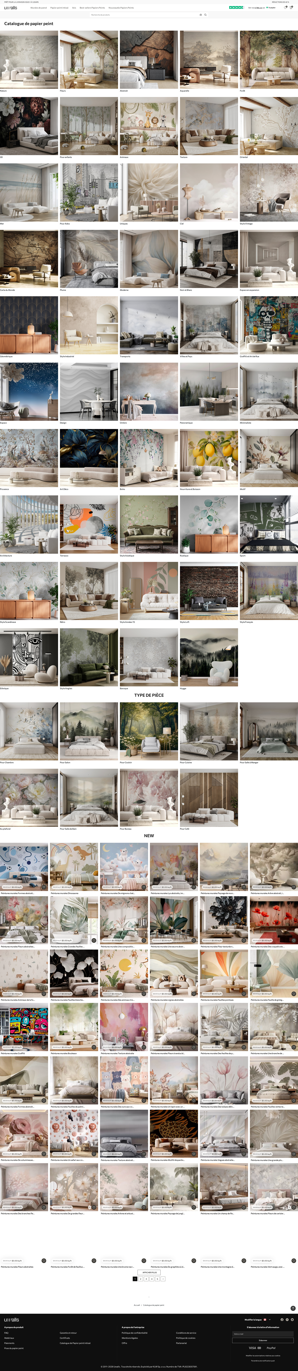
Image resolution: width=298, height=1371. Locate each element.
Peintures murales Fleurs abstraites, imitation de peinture (18, 946)
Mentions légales (130, 1338)
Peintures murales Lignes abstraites (167, 1000)
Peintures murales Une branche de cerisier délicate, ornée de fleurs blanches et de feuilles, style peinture (268, 1053)
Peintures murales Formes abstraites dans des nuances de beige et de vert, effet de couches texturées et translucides (18, 1106)
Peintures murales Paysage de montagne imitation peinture (218, 893)
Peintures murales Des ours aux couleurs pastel (118, 1106)
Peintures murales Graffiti (13, 1053)
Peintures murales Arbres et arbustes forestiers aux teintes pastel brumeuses (118, 1213)
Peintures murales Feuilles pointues (217, 1000)
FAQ (6, 1333)
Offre (124, 1343)
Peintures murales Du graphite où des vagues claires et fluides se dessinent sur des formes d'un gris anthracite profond (168, 1266)
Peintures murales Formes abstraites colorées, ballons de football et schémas (18, 893)
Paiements (9, 1343)
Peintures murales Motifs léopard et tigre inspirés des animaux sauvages (168, 1160)
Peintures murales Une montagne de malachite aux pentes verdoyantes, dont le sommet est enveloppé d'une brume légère (218, 1266)
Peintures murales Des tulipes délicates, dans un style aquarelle (218, 1106)
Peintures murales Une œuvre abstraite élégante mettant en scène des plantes (168, 946)
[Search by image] (201, 15)
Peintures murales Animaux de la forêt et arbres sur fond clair (18, 1000)
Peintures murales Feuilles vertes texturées (268, 1106)
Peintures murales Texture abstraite (117, 1053)
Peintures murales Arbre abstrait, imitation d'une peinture (268, 893)
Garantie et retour (68, 1333)
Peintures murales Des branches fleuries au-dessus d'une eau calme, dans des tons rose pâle (18, 1213)
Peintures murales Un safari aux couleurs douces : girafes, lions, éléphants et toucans (68, 1160)
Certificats (65, 1338)
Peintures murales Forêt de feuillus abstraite (68, 1266)
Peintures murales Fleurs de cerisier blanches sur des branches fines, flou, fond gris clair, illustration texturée (268, 1213)
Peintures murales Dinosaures (64, 893)
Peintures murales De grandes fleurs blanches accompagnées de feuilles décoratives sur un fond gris (68, 1213)
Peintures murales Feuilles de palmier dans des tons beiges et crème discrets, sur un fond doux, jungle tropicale (68, 1106)
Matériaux (9, 1338)
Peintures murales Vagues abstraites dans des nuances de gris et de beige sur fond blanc (218, 1160)
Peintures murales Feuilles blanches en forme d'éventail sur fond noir (68, 1000)
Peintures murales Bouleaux (64, 1053)
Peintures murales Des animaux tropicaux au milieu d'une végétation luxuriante (118, 1000)
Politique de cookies (185, 1338)
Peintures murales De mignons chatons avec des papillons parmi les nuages (118, 893)
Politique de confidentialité (134, 1333)
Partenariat (181, 1343)
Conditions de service (186, 1333)
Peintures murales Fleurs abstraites (17, 1266)
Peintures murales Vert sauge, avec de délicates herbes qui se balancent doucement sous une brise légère (268, 1266)
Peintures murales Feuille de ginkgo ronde (268, 1000)
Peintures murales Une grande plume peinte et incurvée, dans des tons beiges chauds (268, 1160)
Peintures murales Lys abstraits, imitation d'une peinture (168, 893)
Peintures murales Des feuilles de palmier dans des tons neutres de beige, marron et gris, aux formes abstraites (218, 1053)
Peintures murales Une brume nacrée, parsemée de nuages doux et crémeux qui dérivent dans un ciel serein (118, 1266)
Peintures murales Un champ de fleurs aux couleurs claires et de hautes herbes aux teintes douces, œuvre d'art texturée (218, 1213)
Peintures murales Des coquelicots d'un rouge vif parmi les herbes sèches (268, 946)
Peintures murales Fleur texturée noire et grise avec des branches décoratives (218, 946)
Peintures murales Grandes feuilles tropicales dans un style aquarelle (68, 946)
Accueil (137, 1305)
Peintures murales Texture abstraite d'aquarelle (118, 1160)
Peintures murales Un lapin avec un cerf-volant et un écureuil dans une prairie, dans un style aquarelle (168, 1106)
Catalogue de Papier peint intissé (75, 1343)
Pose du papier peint (14, 1348)
